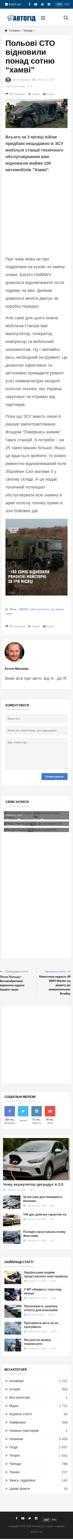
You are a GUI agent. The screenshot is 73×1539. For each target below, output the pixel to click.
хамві (8, 613)
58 (53, 1314)
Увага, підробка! (22, 1480)
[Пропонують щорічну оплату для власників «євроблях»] (12, 1311)
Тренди (28, 30)
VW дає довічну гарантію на (44, 1214)
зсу (52, 609)
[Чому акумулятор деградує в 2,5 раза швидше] (36, 1159)
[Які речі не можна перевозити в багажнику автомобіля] (12, 1345)
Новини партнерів (24, 1431)
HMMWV (24, 609)
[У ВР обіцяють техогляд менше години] (12, 1294)
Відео (13, 1406)
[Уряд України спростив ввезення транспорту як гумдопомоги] (39, 821)
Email (50, 94)
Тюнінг (14, 1472)
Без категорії (19, 1397)
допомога (43, 609)
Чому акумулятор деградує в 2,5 (33, 1184)
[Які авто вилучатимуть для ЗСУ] (39, 813)
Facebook (19, 94)
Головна (14, 30)
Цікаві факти (19, 1489)
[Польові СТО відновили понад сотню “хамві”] (36, 113)
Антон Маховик (22, 79)
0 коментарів (17, 86)
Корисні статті (20, 1414)
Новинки (16, 1439)
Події (13, 1447)
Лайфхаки (17, 1422)
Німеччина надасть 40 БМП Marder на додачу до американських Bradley (54, 985)
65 (55, 1298)
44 (55, 1331)
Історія (14, 1389)
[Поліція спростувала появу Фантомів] (11, 1237)
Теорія (14, 1455)
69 (54, 1281)
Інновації (16, 1381)
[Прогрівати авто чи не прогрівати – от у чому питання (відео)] (12, 1328)
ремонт (60, 609)
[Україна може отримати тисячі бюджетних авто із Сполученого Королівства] (39, 832)
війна (33, 609)
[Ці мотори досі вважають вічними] (11, 1202)
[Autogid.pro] (21, 17)
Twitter (36, 94)
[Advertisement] (36, 213)
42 (54, 1348)
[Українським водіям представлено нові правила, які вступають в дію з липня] (12, 1277)
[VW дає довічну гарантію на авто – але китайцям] (11, 1219)
